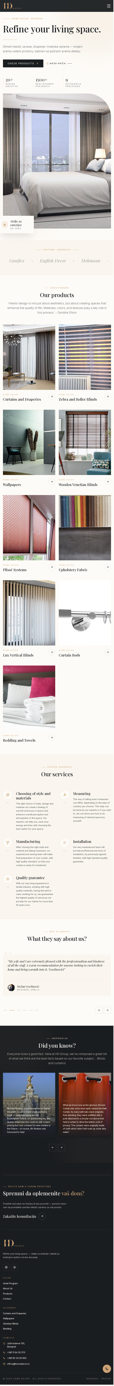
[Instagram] (6, 1257)
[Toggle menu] (106, 6)
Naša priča (58, 63)
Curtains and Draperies (14, 1303)
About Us (7, 1278)
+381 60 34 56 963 (16, 1348)
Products (7, 1283)
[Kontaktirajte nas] (104, 1369)
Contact (7, 1289)
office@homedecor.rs (18, 1354)
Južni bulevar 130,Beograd (16, 1335)
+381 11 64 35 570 (16, 1342)
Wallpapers (8, 1308)
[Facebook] (14, 1257)
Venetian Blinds (10, 1313)
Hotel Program (10, 1273)
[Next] (105, 1000)
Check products (21, 63)
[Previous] (96, 1000)
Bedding (7, 1319)
